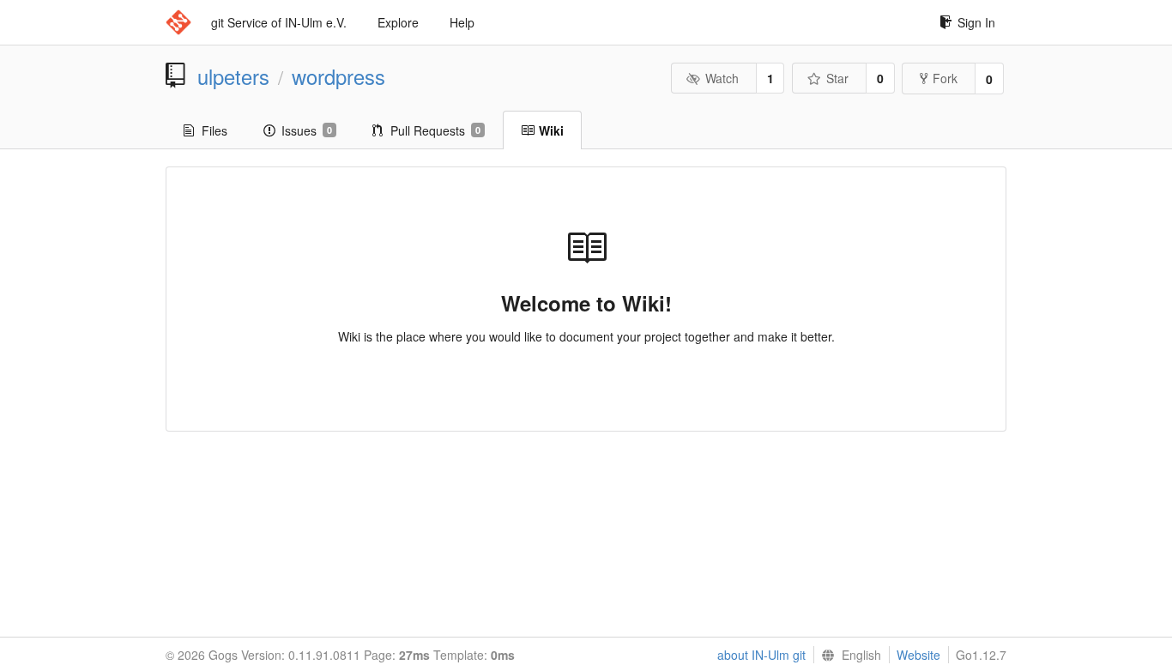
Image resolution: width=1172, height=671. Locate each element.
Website (918, 654)
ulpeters (233, 76)
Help (462, 22)
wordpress (338, 76)
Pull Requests (435, 130)
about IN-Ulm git (761, 654)
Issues (306, 130)
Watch (722, 78)
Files (214, 130)
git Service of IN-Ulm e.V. (279, 22)
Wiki (551, 130)
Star (837, 78)
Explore (398, 22)
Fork (945, 78)
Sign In (976, 22)
